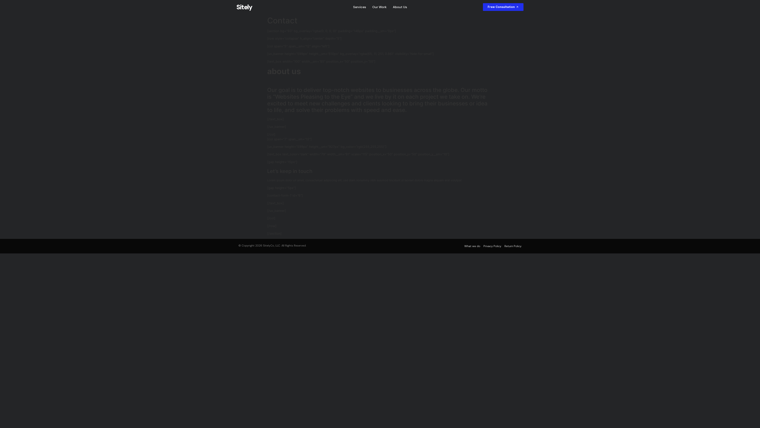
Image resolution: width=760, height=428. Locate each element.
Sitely (244, 7)
